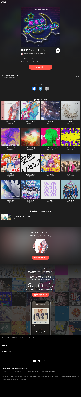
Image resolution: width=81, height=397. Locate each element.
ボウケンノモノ (10, 148)
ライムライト (70, 174)
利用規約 (4, 371)
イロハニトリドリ (30, 122)
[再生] (58, 50)
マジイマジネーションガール (50, 148)
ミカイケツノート (30, 148)
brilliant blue (10, 200)
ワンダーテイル (70, 200)
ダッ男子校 (11, 174)
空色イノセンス (30, 174)
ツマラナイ (50, 200)
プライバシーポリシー (16, 371)
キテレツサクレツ (70, 148)
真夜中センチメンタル (28, 337)
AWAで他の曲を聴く (40, 258)
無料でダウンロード (40, 295)
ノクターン (50, 122)
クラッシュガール (10, 122)
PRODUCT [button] (6, 345)
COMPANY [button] (6, 352)
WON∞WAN (30, 200)
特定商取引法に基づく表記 (49, 371)
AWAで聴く (40, 67)
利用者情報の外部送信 (32, 371)
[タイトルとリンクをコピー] (47, 89)
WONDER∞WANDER (39, 54)
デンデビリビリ (50, 174)
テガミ (70, 122)
